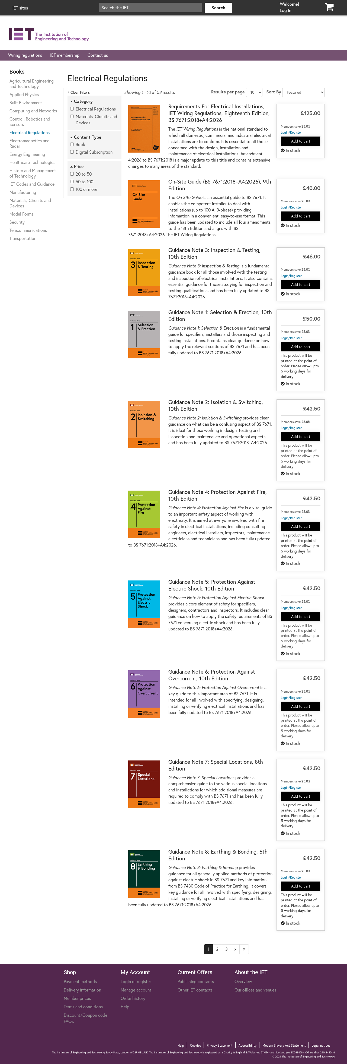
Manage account (136, 990)
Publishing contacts (196, 981)
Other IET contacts (195, 990)
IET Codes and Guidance (31, 184)
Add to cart (300, 141)
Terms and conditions (83, 1006)
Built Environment (25, 102)
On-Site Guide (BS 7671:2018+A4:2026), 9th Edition (219, 185)
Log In (285, 10)
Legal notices (321, 1045)
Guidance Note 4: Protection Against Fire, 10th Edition (217, 495)
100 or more (86, 189)
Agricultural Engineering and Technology (31, 83)
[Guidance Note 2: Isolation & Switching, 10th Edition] (144, 424)
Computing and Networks (33, 110)
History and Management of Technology (32, 173)
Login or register (136, 981)
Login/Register (291, 132)
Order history (133, 998)
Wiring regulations (25, 55)
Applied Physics (24, 94)
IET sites (20, 8)
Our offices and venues (255, 990)
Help (125, 1006)
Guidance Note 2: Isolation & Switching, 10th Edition (215, 405)
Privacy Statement (220, 1045)
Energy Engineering (27, 154)
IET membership (64, 55)
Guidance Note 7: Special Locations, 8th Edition (215, 765)
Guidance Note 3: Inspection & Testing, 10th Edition (214, 253)
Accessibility (247, 1045)
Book (80, 144)
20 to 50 (84, 174)
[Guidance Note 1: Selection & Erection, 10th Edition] (144, 334)
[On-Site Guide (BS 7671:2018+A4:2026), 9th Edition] (144, 204)
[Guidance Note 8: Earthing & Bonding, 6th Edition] (144, 874)
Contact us (98, 55)
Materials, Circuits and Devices (30, 203)
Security (17, 222)
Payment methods (80, 981)
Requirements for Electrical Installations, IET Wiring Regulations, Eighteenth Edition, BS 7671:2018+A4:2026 (219, 113)
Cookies (195, 1045)
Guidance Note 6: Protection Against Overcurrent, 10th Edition (211, 675)
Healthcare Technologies (32, 162)
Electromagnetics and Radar (29, 143)
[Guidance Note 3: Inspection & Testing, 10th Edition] (144, 272)
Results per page (228, 91)
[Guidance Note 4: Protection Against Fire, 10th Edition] (144, 514)
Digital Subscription (94, 152)
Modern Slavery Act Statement (284, 1045)
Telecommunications (28, 230)
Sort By (273, 91)
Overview (243, 981)
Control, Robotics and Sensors (29, 121)
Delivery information (82, 990)
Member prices (77, 998)
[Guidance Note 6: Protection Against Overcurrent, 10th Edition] (144, 694)
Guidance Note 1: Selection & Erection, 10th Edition (220, 315)
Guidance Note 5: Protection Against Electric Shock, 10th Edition (211, 585)
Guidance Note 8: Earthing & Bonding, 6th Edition (218, 855)
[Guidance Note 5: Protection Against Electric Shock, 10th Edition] (144, 604)
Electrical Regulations (29, 132)
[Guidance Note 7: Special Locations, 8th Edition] (144, 784)
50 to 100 (84, 181)
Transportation (22, 238)
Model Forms (21, 214)
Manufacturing (22, 192)
